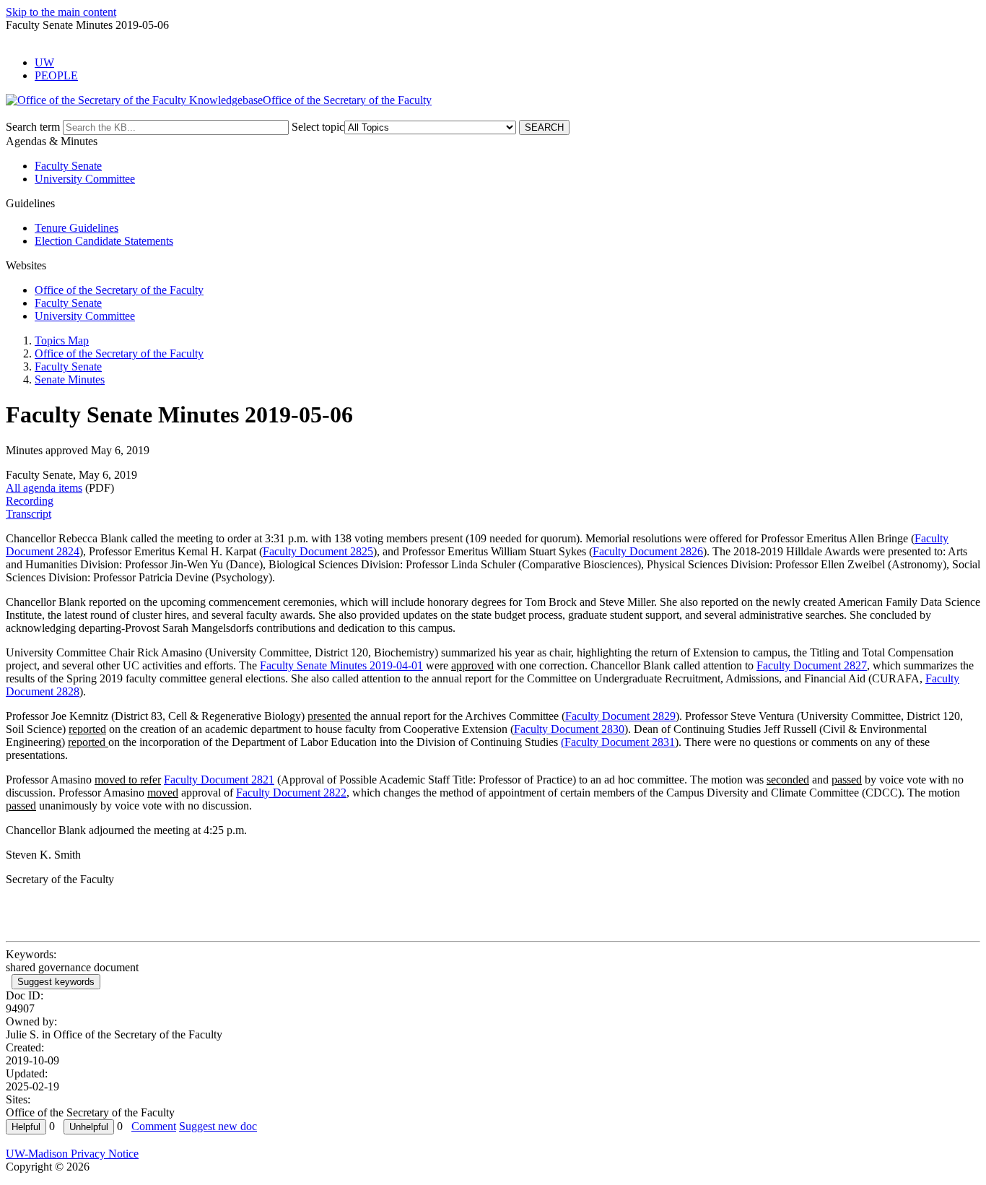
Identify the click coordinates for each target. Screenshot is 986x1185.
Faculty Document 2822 (291, 792)
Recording (29, 501)
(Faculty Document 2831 (618, 742)
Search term (33, 127)
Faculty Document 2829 (620, 716)
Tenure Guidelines (76, 228)
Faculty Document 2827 (811, 665)
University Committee (85, 179)
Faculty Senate (68, 166)
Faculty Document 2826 (648, 551)
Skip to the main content (61, 12)
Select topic (318, 127)
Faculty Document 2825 (318, 551)
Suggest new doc (218, 1126)
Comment (153, 1126)
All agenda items (44, 488)
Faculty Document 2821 (219, 779)
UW (44, 62)
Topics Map (62, 340)
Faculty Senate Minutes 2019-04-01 (341, 665)
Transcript (28, 514)
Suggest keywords (56, 981)
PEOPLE (56, 75)
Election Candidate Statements (104, 241)
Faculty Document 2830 (569, 729)
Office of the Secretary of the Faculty (119, 290)
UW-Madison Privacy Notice (72, 1153)
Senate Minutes (70, 379)
